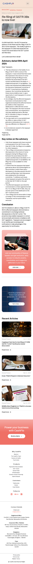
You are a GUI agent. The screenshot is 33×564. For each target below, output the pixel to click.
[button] (27, 3)
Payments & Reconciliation (16, 466)
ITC (29, 81)
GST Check (16, 468)
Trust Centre (16, 460)
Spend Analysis (16, 476)
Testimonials (16, 483)
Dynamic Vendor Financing (16, 474)
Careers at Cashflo (16, 458)
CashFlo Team (11, 13)
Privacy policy (16, 555)
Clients (16, 485)
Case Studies (16, 487)
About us (16, 454)
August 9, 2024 (19, 13)
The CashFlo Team (16, 456)
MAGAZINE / (5, 9)
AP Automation (16, 472)
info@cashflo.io (16, 512)
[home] (8, 3)
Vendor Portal (16, 470)
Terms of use (16, 557)
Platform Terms (16, 558)
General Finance (16, 10)
